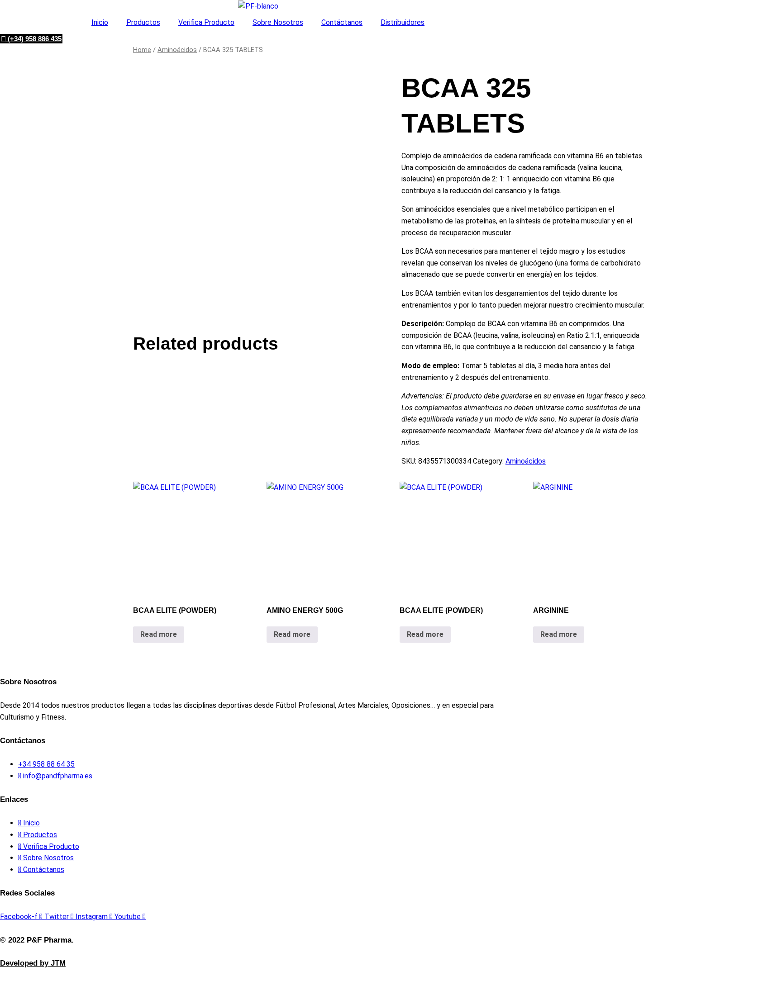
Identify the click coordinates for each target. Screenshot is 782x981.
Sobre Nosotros (278, 22)
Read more (158, 634)
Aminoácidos (177, 50)
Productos (143, 22)
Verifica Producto (206, 22)
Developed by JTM (33, 963)
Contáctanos (341, 22)
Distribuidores (402, 22)
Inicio (99, 22)
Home (142, 50)
